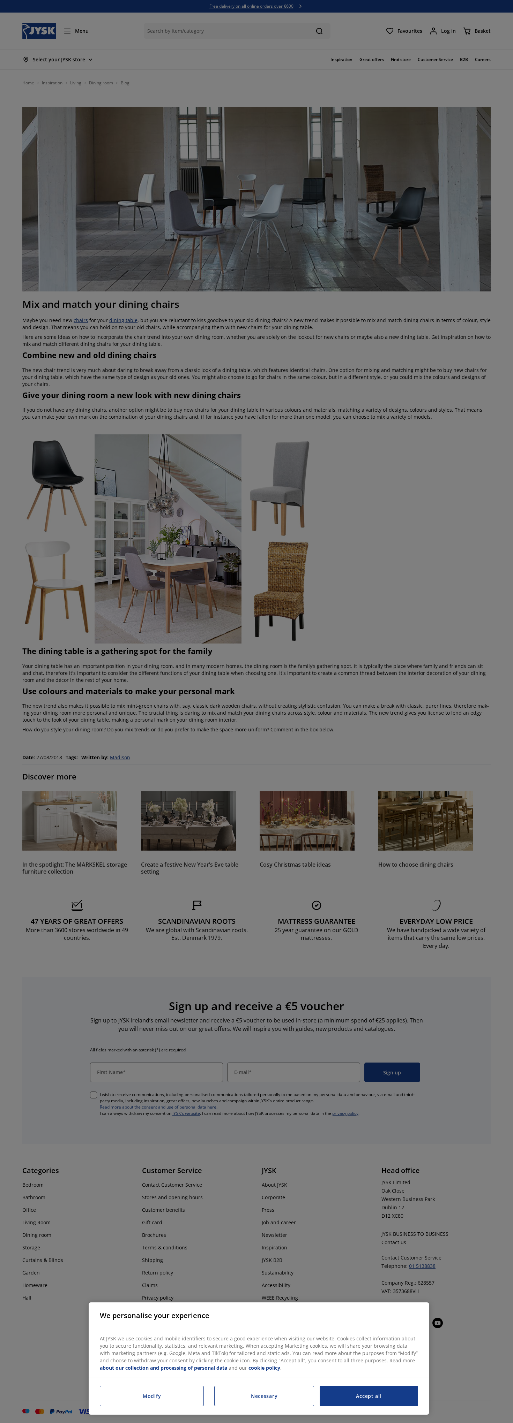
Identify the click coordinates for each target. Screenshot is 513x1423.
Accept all (368, 1396)
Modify (152, 1396)
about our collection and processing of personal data (163, 1367)
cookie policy (264, 1367)
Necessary (264, 1396)
